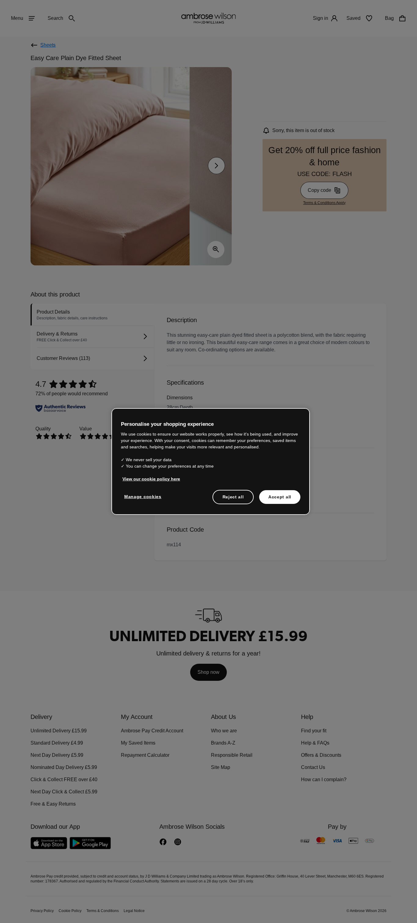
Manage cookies (142, 496)
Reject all (233, 496)
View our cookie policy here (148, 478)
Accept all (279, 496)
